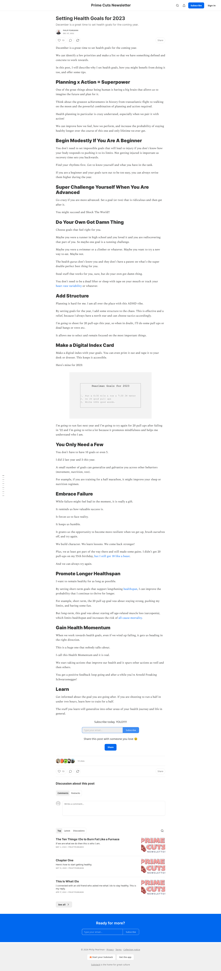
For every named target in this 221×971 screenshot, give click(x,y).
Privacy (110, 949)
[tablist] (69, 793)
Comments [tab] (63, 793)
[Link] (51, 82)
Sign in (212, 5)
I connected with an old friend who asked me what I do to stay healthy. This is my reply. (96, 887)
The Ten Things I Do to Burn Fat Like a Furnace (87, 839)
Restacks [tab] (75, 793)
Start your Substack (102, 957)
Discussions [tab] (78, 830)
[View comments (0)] (71, 40)
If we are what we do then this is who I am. (78, 843)
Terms (118, 949)
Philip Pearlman (70, 30)
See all (62, 904)
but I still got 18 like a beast (112, 556)
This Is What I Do (67, 881)
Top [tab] (59, 830)
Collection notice (131, 949)
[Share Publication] (184, 5)
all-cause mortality (130, 618)
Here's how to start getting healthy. (74, 864)
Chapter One (64, 860)
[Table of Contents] (3, 485)
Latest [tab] (67, 830)
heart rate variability (69, 286)
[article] (110, 845)
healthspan (130, 589)
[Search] (177, 5)
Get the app (125, 957)
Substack (95, 964)
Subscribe (196, 5)
